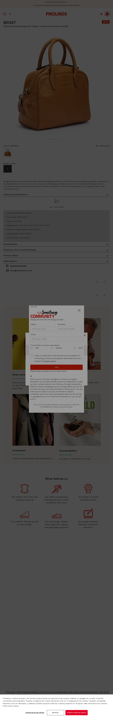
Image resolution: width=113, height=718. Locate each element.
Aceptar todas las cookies (76, 712)
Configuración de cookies (34, 712)
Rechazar (55, 712)
